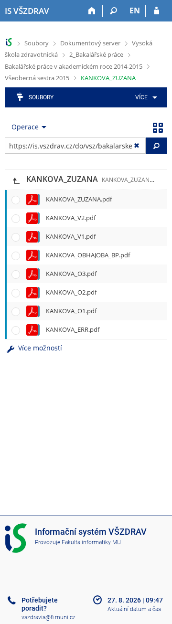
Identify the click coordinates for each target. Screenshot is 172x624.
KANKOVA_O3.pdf (71, 273)
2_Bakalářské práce (96, 54)
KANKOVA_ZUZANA (108, 78)
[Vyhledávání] (113, 11)
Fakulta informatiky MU (91, 542)
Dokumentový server (90, 43)
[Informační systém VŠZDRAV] (9, 42)
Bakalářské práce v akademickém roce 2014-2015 (73, 66)
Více (141, 97)
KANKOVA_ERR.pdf (72, 329)
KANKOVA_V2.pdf (71, 217)
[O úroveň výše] (15, 180)
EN (134, 10)
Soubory (36, 43)
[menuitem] (144, 97)
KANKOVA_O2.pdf (71, 292)
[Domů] (92, 11)
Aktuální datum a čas (134, 609)
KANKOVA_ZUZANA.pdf (79, 199)
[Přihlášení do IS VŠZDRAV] (156, 11)
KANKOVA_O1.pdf (71, 311)
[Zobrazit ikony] (157, 127)
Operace (25, 126)
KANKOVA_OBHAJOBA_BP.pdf (88, 255)
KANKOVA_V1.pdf (71, 236)
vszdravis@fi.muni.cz (48, 617)
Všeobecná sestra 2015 (37, 78)
